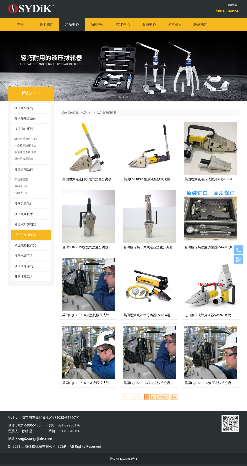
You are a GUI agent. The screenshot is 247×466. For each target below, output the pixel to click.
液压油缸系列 (23, 129)
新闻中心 (98, 24)
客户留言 (175, 24)
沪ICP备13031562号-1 (123, 458)
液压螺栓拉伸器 (25, 245)
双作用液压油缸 (23, 158)
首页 (20, 24)
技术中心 (123, 24)
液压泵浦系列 (23, 169)
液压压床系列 (23, 266)
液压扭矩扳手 (23, 214)
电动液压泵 (21, 186)
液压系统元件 (23, 203)
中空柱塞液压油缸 (25, 145)
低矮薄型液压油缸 (25, 152)
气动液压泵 (21, 193)
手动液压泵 (21, 179)
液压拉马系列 (23, 108)
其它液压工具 (23, 276)
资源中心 (149, 24)
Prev (16, 66)
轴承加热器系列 (25, 118)
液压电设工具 (23, 256)
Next (231, 66)
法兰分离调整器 (25, 235)
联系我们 (200, 24)
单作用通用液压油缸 (26, 139)
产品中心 (72, 24)
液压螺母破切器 (25, 224)
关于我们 (46, 24)
